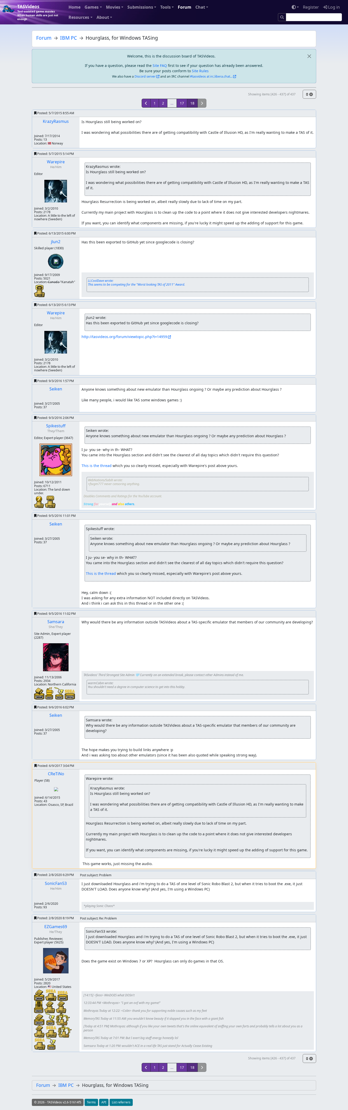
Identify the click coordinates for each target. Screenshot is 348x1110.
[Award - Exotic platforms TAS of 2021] (50, 1018)
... (171, 103)
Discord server (145, 76)
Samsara (55, 621)
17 (182, 103)
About (103, 17)
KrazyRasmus (56, 121)
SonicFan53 (56, 883)
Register (311, 7)
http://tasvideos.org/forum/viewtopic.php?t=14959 (124, 336)
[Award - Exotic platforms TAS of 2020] (59, 692)
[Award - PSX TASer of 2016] (50, 501)
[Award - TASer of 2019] (65, 1031)
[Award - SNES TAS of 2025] (39, 994)
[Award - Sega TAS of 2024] (63, 995)
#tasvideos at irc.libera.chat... (211, 76)
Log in (333, 7)
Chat (200, 7)
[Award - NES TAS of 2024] (39, 693)
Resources (79, 17)
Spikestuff (55, 426)
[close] (309, 56)
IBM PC (68, 37)
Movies (113, 7)
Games (92, 7)
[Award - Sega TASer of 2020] (52, 1031)
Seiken (55, 389)
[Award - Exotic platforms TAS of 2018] (51, 1043)
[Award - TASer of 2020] (63, 1018)
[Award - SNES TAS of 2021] (39, 1019)
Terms (91, 1102)
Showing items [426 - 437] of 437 (272, 94)
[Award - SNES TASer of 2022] (50, 1006)
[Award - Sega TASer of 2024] (51, 994)
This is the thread (97, 465)
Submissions (140, 7)
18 (192, 103)
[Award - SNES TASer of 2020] (40, 1031)
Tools (165, 7)
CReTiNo (56, 774)
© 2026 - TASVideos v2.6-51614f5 (57, 1102)
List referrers (121, 1102)
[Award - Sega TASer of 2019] (40, 1043)
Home (75, 7)
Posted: (55, 113)
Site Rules (200, 70)
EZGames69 (55, 926)
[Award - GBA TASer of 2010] (39, 290)
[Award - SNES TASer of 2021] (61, 1006)
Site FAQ (160, 65)
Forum (184, 7)
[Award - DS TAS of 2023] (39, 1006)
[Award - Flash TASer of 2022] (39, 501)
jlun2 (55, 241)
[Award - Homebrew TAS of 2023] (49, 692)
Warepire (56, 162)
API (103, 1102)
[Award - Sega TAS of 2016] (70, 694)
